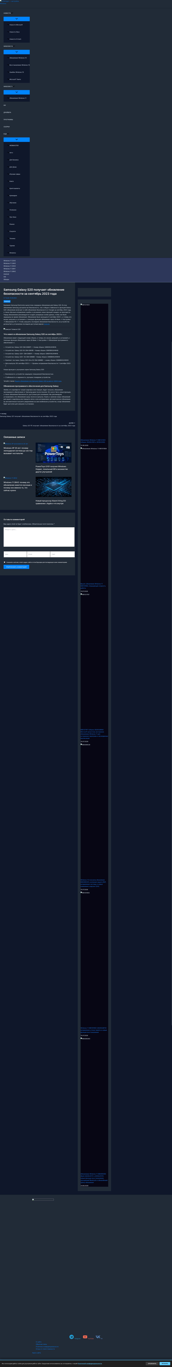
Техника (12, 238)
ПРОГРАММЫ (8, 119)
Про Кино (12, 217)
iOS (5, 277)
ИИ (5, 105)
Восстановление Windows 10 (19, 65)
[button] (12, 13)
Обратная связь (41, 1344)
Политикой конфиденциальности (90, 1363)
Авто (11, 153)
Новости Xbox (14, 32)
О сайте (38, 1342)
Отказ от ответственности (45, 1349)
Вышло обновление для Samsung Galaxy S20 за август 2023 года (38, 381)
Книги (11, 181)
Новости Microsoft (16, 25)
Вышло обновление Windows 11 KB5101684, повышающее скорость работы (93, 586)
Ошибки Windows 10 (16, 72)
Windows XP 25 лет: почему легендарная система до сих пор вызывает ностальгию (18, 450)
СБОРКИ (7, 127)
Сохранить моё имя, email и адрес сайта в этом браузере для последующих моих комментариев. (36, 562)
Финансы (12, 253)
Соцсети (12, 231)
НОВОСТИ (7, 13)
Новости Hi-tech (15, 39)
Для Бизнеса (13, 160)
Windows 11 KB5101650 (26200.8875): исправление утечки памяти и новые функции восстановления (94, 1030)
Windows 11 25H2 (10, 266)
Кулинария (13, 195)
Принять (165, 1363)
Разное (11, 224)
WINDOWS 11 (8, 86)
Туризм (12, 246)
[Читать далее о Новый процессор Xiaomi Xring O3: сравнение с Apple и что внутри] (53, 496)
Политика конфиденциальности (47, 1347)
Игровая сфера (14, 174)
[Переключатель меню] (17, 19)
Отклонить (152, 1363)
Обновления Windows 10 (18, 58)
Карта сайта (36, 1353)
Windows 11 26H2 (10, 271)
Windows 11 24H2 (10, 263)
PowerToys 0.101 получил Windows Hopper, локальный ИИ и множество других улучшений (52, 469)
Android (6, 274)
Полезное (12, 210)
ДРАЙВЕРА (7, 112)
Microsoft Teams (15, 79)
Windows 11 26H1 (9, 269)
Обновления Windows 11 (17, 98)
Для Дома (12, 167)
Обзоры (6, 279)
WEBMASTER (13, 145)
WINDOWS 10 (8, 46)
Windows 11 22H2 (10, 261)
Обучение (12, 203)
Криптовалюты (14, 188)
